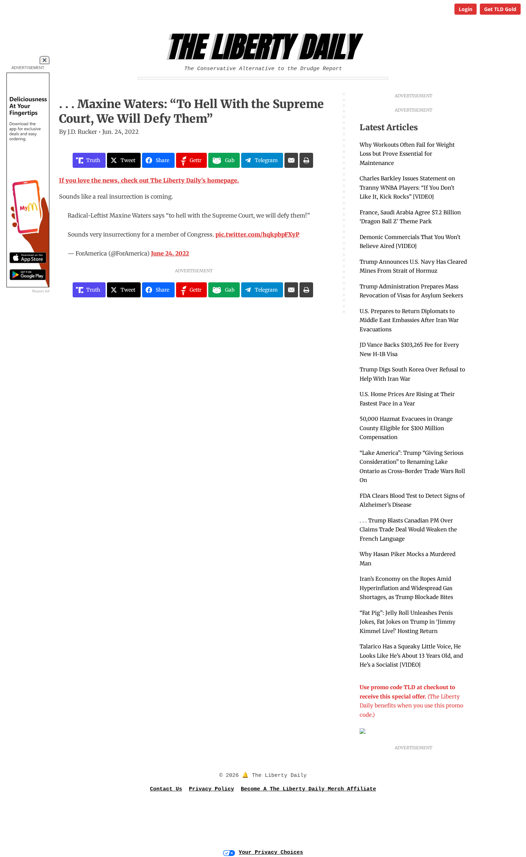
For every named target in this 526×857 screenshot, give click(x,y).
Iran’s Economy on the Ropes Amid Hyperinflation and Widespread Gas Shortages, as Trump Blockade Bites (406, 587)
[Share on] (291, 160)
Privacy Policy (211, 789)
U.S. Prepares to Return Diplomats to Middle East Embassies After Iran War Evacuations (409, 320)
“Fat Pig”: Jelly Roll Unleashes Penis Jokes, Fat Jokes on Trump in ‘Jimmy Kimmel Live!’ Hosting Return (408, 621)
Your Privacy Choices (271, 852)
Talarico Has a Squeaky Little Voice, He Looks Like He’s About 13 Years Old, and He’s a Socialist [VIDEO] (411, 655)
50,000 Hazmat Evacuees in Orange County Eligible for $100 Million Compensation (406, 427)
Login (465, 9)
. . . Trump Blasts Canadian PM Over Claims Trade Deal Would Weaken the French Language (408, 529)
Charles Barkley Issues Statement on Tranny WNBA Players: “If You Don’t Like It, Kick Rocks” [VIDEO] (407, 187)
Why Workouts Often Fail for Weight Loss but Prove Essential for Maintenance (407, 153)
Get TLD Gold (500, 9)
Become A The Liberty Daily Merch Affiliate (308, 789)
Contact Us (166, 789)
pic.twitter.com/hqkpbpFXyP (257, 234)
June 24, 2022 (170, 253)
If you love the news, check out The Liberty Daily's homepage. (149, 180)
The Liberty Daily (265, 47)
